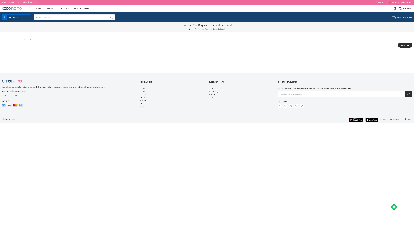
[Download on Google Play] (356, 120)
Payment (5, 101)
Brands (211, 98)
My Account (394, 119)
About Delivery (145, 92)
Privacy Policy (144, 95)
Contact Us (143, 101)
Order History (213, 92)
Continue (405, 45)
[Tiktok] (302, 106)
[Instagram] (291, 106)
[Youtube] (296, 106)
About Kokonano (145, 89)
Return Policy (144, 98)
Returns (142, 104)
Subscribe (408, 94)
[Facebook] (280, 106)
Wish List (212, 95)
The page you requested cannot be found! (210, 29)
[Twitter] (285, 106)
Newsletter (143, 107)
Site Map (212, 89)
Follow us (282, 102)
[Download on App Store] (372, 120)
